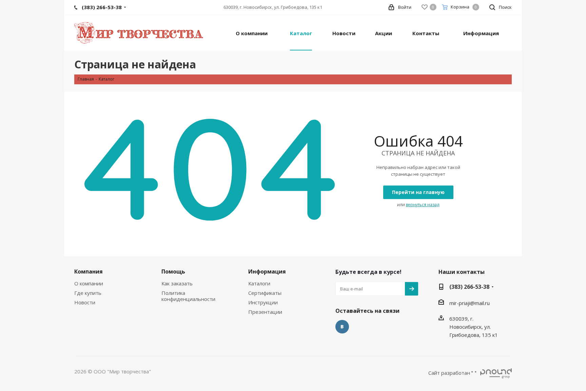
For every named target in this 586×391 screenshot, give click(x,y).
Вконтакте (342, 326)
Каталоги (259, 283)
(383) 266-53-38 (469, 286)
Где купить (87, 292)
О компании (88, 283)
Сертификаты (264, 292)
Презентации (265, 311)
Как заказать (177, 283)
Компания (88, 271)
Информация (267, 271)
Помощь (173, 271)
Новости (84, 302)
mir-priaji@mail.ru (469, 303)
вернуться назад (422, 205)
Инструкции (263, 302)
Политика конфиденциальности (188, 295)
